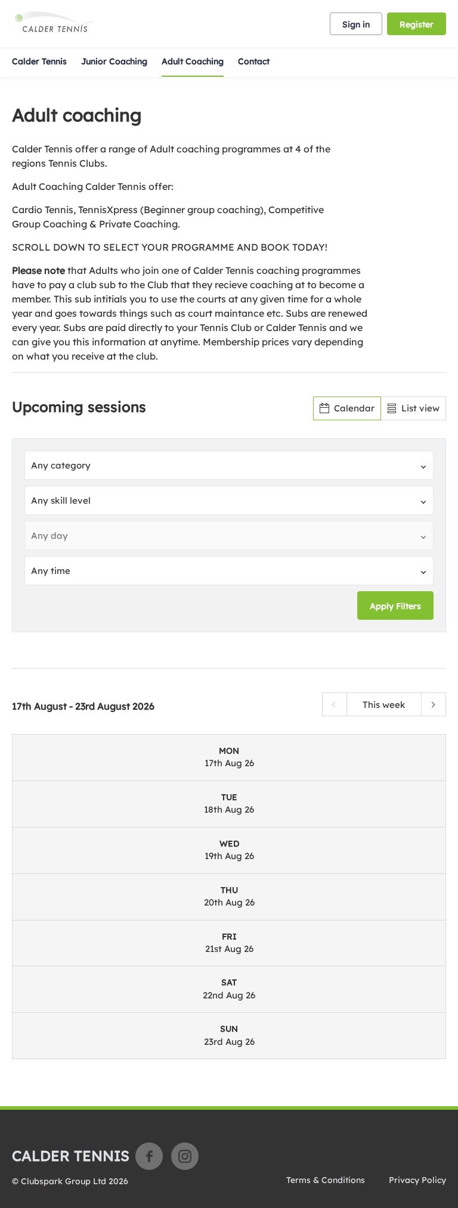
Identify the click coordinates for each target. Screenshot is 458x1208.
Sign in (356, 24)
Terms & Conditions (325, 1180)
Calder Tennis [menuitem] (39, 61)
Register (417, 24)
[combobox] (229, 465)
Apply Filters (395, 606)
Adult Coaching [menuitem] (193, 61)
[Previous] (334, 704)
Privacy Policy (417, 1180)
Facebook (149, 1156)
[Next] (433, 704)
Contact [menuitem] (254, 61)
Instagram (185, 1156)
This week (384, 704)
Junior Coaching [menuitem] (114, 61)
